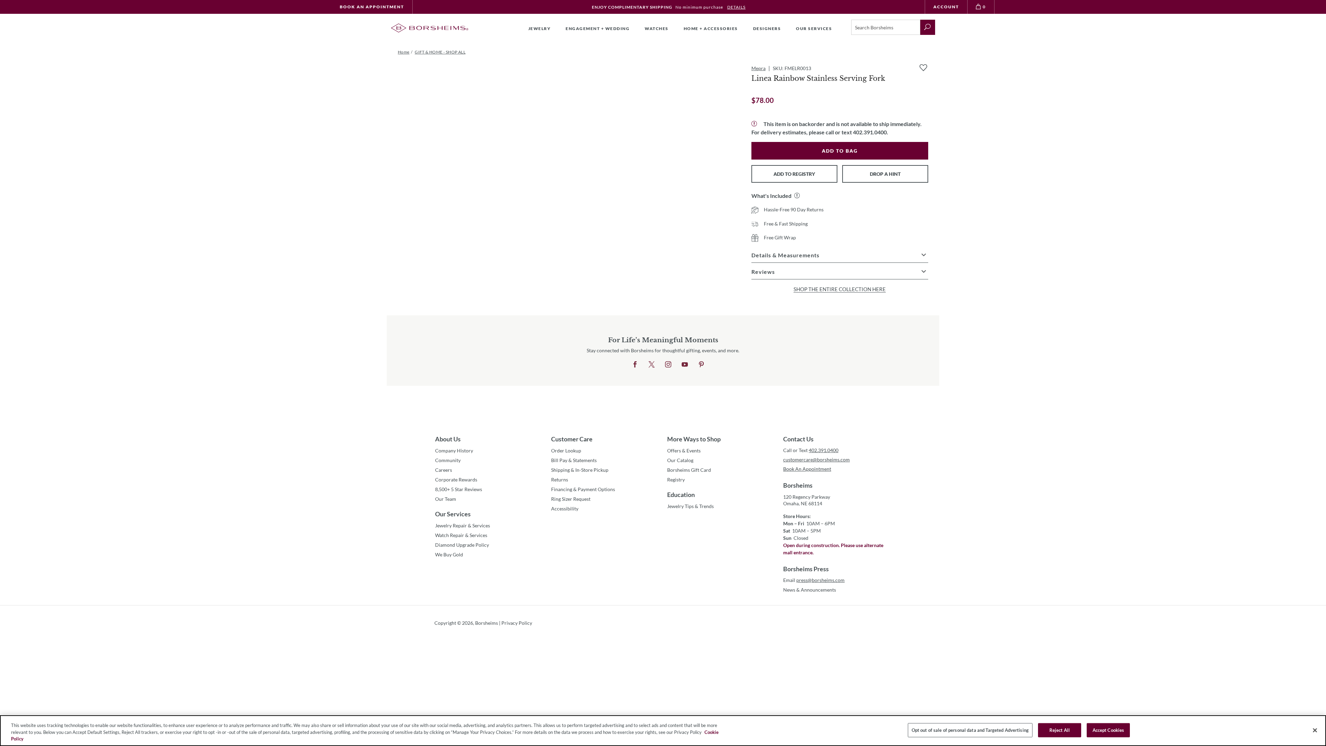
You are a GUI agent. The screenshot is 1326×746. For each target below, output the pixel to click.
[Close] (1315, 730)
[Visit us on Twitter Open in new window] (651, 365)
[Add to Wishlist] (923, 68)
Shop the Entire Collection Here (840, 289)
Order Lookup (566, 450)
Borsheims (798, 485)
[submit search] (927, 27)
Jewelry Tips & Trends (690, 506)
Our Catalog (680, 460)
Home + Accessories (711, 28)
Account (946, 6)
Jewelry (539, 28)
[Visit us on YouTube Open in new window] (685, 365)
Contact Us (798, 439)
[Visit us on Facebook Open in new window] (635, 365)
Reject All (1059, 730)
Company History (454, 450)
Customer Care (572, 439)
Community (448, 460)
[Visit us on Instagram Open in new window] (668, 365)
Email (814, 580)
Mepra (758, 68)
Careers (443, 470)
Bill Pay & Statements (574, 460)
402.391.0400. (870, 132)
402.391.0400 (823, 450)
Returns (559, 479)
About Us (448, 439)
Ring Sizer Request (570, 499)
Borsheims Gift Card (689, 470)
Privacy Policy (516, 623)
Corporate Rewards (456, 479)
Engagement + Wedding (598, 28)
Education (681, 494)
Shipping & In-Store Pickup (579, 470)
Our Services (453, 514)
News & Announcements (809, 590)
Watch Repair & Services (461, 535)
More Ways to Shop (694, 439)
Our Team (445, 499)
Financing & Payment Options (583, 489)
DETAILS (736, 7)
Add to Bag (840, 151)
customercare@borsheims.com (816, 459)
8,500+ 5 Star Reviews (458, 489)
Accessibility (564, 508)
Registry (676, 479)
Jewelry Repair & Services (462, 525)
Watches (657, 28)
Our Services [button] (814, 28)
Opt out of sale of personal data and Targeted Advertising (970, 730)
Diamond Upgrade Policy (462, 545)
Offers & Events (684, 450)
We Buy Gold (449, 554)
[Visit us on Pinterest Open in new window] (701, 365)
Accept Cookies (1108, 730)
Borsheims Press (806, 569)
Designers (767, 28)
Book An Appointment (372, 6)
